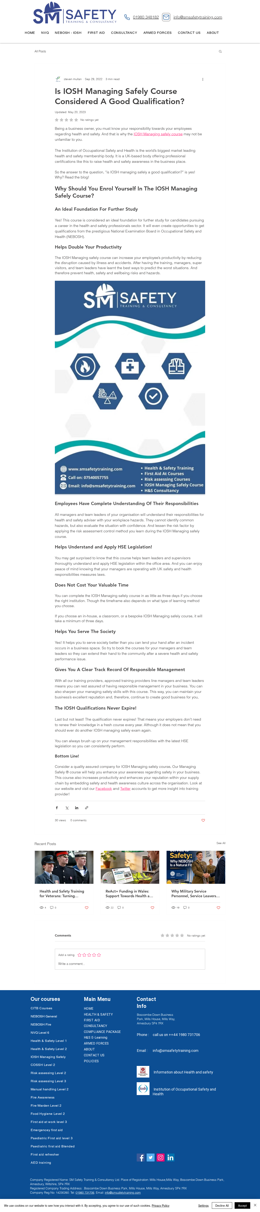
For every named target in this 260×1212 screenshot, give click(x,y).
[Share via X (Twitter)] (67, 808)
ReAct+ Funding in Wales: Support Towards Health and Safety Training (130, 893)
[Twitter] (151, 1157)
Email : (142, 1050)
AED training (41, 1163)
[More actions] (202, 79)
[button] (220, 51)
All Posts (40, 51)
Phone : (143, 1034)
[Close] (255, 1205)
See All (221, 843)
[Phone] (127, 17)
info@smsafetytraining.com (175, 1050)
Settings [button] (203, 1205)
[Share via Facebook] (57, 808)
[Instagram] (161, 1157)
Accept (242, 1205)
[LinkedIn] (170, 1157)
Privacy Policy (160, 1205)
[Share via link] (87, 808)
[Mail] (166, 17)
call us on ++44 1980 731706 (176, 1034)
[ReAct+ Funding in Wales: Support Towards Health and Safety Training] (130, 867)
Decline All (222, 1205)
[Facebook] (141, 1157)
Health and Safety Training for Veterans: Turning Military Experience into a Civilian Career (62, 893)
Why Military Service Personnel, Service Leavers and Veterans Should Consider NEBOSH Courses (194, 893)
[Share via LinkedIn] (77, 808)
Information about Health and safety (183, 1072)
